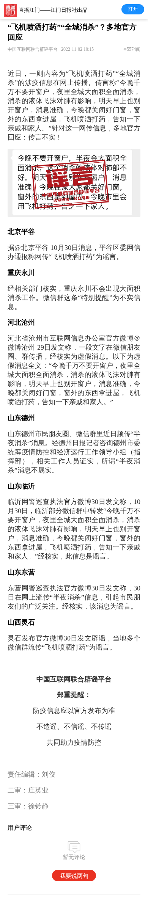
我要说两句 (74, 876)
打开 (133, 9)
